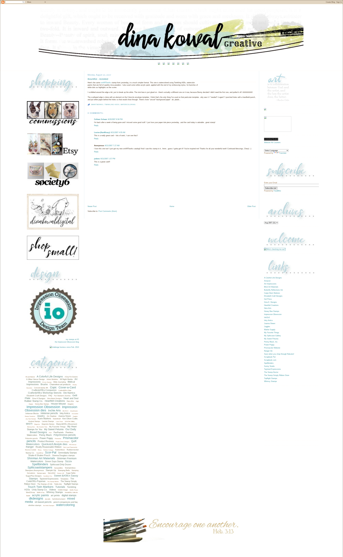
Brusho (44, 384)
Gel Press (268, 299)
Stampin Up (51, 470)
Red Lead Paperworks (70, 447)
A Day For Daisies (71, 377)
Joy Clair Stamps (31, 419)
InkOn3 (267, 317)
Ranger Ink (268, 351)
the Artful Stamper (48, 505)
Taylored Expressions (49, 479)
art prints (55, 495)
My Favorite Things (57, 427)
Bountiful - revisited (98, 79)
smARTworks (106, 83)
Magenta (37, 424)
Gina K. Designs (270, 302)
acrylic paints (40, 495)
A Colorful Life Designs (50, 376)
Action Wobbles (52, 379)
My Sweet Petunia (54, 429)
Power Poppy (46, 438)
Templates (64, 479)
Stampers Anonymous (34, 470)
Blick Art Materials (271, 287)
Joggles (75, 416)
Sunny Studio (269, 366)
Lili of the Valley (70, 421)
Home (172, 206)
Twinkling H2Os (112, 104)
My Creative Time (42, 427)
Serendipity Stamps (67, 453)
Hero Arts (70, 401)
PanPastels (59, 432)
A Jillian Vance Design (35, 379)
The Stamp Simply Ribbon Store (276, 375)
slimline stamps (34, 505)
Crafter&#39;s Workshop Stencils (44, 393)
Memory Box (31, 427)
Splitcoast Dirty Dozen (60, 464)
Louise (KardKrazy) (102, 132)
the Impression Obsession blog (67, 342)
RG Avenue (72, 444)
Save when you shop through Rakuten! (279, 354)
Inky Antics (65, 413)
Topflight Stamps (71, 484)
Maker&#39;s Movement (66, 424)
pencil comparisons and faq (65, 502)
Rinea (40, 450)
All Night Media (66, 379)
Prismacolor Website (272, 348)
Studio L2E (60, 473)
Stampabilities (58, 468)
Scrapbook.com (270, 360)
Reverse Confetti (30, 450)
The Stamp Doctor (271, 372)
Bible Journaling (59, 382)
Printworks (58, 438)
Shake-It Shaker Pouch (39, 455)
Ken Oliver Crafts (70, 418)
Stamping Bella (64, 470)
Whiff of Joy (40, 492)
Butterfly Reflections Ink (273, 290)
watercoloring (65, 505)
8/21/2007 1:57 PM (107, 159)
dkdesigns (36, 498)
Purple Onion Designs (62, 441)
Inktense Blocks (32, 413)
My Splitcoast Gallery (272, 336)
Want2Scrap (30, 492)
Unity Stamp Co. (39, 490)
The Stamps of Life (44, 484)
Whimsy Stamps (54, 492)
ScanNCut (39, 453)
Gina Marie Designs (54, 398)
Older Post (251, 206)
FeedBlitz (277, 191)
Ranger (30, 447)
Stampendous (70, 468)
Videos (52, 489)
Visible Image (63, 490)
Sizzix (68, 461)
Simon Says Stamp (54, 461)
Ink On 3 (65, 411)
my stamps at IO (72, 339)
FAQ (50, 396)
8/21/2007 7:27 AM (112, 146)
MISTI (29, 424)
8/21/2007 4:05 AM (118, 132)
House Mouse (58, 403)
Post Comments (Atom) (107, 211)
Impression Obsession (43, 407)
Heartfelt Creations (55, 401)
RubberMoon (60, 450)
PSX (50, 432)
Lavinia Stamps (48, 421)
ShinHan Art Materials (41, 458)
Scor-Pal (50, 452)
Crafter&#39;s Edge (64, 390)
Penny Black (45, 435)
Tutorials (60, 486)
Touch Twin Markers (40, 486)
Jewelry (41, 416)
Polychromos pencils (65, 435)
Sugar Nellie (70, 473)
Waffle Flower (74, 490)
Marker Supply (269, 330)
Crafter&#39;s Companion (44, 390)
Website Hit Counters (272, 142)
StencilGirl (51, 473)
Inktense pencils (49, 413)
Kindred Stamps (34, 421)
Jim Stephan (51, 416)
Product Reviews (46, 441)
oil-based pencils (43, 502)
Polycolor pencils (31, 438)
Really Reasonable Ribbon (48, 447)
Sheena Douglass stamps (63, 455)
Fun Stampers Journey (62, 396)
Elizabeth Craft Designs (36, 396)
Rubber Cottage (48, 450)
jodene (97, 159)
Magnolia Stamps (48, 424)
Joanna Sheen (64, 416)
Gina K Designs (38, 398)
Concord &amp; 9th (41, 388)
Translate (282, 153)
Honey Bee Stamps (42, 404)
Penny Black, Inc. (271, 342)
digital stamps (69, 495)
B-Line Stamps (47, 382)
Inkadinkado (74, 411)
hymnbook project (58, 499)
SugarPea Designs (34, 476)
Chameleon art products (60, 384)
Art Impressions (270, 284)
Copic (53, 387)
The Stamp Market (53, 481)
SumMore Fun (47, 476)
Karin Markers (44, 418)
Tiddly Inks (58, 484)
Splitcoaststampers (40, 467)
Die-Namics (69, 393)
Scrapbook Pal (269, 357)
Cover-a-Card (67, 387)
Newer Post (92, 206)
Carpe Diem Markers (272, 293)
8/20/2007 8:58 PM (115, 119)
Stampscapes (41, 473)
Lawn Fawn (59, 421)
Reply (96, 125)
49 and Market (30, 377)
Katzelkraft (57, 419)
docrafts (47, 499)
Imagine (71, 404)
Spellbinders (40, 464)
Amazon (267, 281)
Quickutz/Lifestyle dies (54, 444)
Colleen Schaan (100, 119)
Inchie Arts (54, 410)
